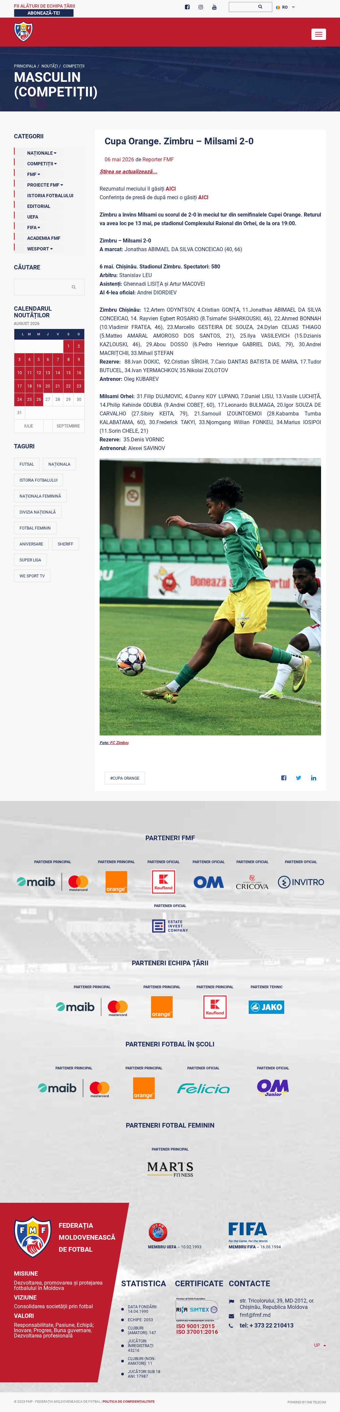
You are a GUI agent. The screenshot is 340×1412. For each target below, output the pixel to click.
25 (29, 399)
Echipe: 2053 (141, 1320)
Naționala (59, 464)
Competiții (73, 66)
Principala (25, 66)
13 (47, 373)
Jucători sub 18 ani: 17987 (144, 1374)
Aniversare (31, 544)
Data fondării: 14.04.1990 (142, 1309)
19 (39, 386)
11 (29, 373)
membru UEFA (162, 1247)
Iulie (28, 426)
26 (39, 399)
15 (68, 373)
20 (47, 386)
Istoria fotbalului (38, 480)
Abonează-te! (44, 13)
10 (19, 373)
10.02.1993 (191, 1247)
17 (19, 386)
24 (19, 399)
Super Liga (30, 560)
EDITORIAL (38, 206)
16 (79, 373)
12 (39, 373)
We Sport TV (32, 576)
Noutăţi (49, 66)
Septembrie (68, 426)
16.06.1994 (270, 1247)
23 (79, 386)
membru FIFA (242, 1247)
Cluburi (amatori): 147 (143, 1330)
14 (57, 373)
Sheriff (65, 544)
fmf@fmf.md (255, 1315)
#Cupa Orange (124, 778)
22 (68, 386)
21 (57, 386)
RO (285, 7)
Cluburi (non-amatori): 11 (141, 1361)
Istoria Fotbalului (50, 195)
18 (29, 386)
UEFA (32, 217)
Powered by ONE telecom (307, 1402)
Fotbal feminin (35, 528)
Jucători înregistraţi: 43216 (141, 1346)
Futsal (27, 464)
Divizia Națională (38, 512)
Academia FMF (43, 238)
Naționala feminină (40, 496)
